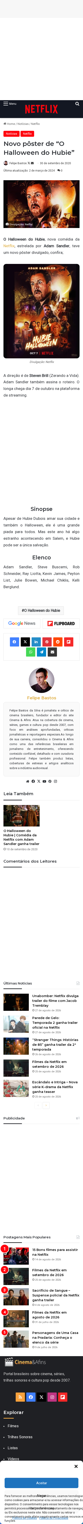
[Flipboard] (61, 623)
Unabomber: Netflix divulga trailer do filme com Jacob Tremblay (55, 1001)
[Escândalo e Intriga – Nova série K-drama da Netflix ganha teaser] (16, 1088)
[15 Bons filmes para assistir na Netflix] (16, 1256)
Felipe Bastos (18, 163)
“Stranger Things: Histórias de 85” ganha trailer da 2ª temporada (55, 1045)
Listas (13, 1448)
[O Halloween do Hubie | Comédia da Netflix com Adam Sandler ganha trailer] (21, 815)
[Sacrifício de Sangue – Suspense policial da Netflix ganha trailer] (16, 1296)
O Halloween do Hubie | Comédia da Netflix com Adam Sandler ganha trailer (21, 837)
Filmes (13, 1426)
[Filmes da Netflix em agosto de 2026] (16, 1318)
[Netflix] (41, 109)
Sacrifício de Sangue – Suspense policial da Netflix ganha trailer (55, 1295)
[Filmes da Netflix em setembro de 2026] (16, 1068)
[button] (76, 1466)
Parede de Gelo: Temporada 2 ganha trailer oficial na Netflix (55, 1023)
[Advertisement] (41, 59)
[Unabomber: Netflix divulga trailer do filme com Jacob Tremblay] (16, 1002)
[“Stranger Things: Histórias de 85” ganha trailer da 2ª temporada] (16, 1046)
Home (10, 124)
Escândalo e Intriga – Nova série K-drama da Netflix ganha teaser (55, 1087)
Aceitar (41, 1483)
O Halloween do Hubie (42, 610)
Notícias (23, 124)
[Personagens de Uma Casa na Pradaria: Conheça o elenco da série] (16, 1339)
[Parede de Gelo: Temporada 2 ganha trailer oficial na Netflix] (16, 1024)
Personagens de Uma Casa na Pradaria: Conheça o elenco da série (55, 1337)
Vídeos (13, 1459)
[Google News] (21, 624)
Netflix (35, 124)
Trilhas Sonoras (20, 1437)
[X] (39, 781)
